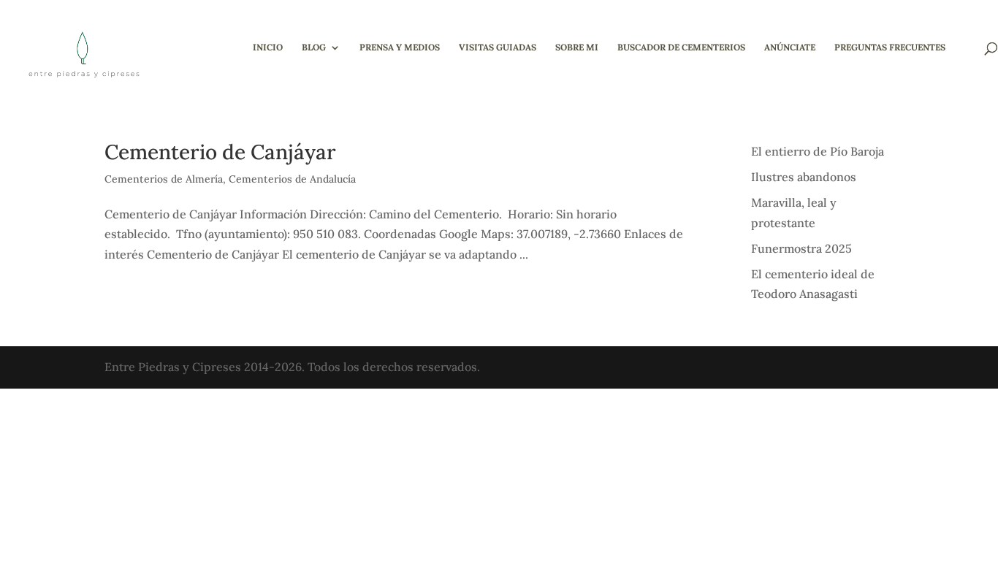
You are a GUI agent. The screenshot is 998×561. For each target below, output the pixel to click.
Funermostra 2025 (801, 248)
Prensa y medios (399, 47)
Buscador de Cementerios (681, 47)
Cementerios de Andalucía (292, 179)
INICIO (268, 47)
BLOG (314, 47)
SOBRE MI (576, 47)
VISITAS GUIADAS (497, 47)
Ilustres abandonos (803, 176)
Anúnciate (789, 47)
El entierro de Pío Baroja (817, 151)
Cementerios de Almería (163, 179)
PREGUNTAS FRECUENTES (889, 47)
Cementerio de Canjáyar (220, 152)
